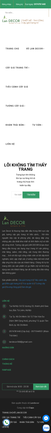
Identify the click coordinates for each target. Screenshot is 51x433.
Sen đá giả (26, 287)
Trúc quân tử (28, 283)
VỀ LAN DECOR (34, 49)
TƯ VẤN (36, 125)
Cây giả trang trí (25, 280)
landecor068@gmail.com (20, 342)
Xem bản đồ (41, 386)
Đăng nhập (6, 4)
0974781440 (39, 4)
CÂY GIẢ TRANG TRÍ (17, 68)
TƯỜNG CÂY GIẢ (15, 106)
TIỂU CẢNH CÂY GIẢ (17, 87)
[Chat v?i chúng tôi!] (46, 418)
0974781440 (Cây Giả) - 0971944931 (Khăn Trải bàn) (29, 333)
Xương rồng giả (13, 287)
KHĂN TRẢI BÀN (15, 125)
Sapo (31, 408)
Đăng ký (19, 4)
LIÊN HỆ (10, 144)
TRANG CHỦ (12, 49)
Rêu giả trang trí (13, 283)
